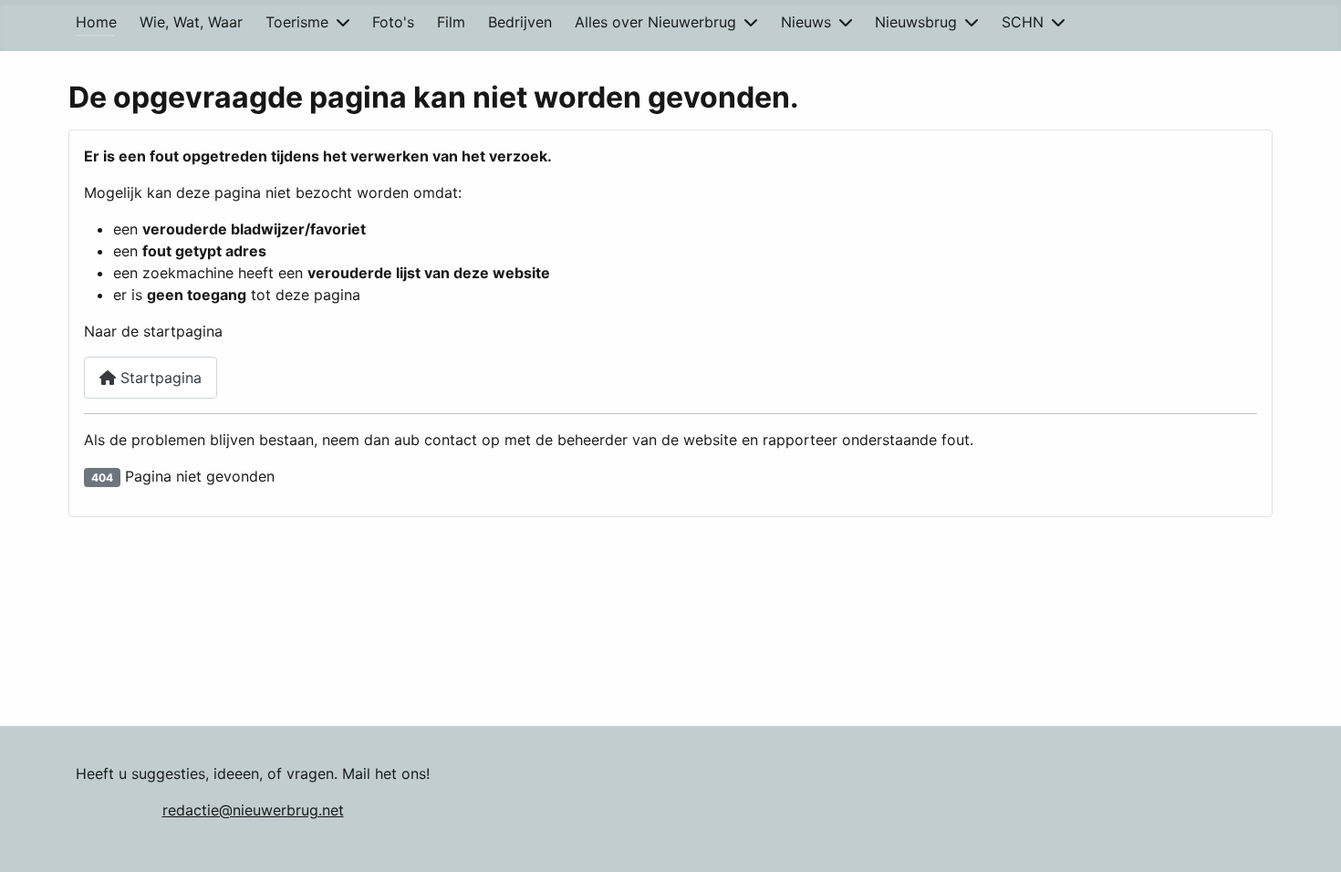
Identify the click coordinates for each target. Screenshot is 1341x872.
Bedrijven (520, 22)
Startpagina (159, 378)
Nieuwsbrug (916, 22)
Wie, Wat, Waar (191, 22)
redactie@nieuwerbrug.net (253, 810)
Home (96, 22)
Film (451, 22)
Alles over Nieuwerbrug (655, 22)
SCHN (1023, 22)
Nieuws (806, 22)
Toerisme (296, 22)
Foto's (393, 22)
